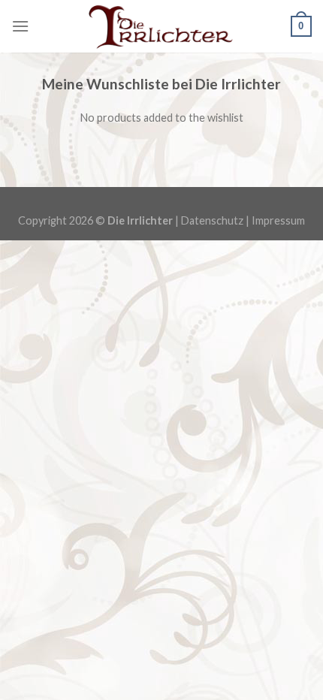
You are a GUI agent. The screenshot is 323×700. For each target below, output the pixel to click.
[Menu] (20, 26)
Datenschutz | (216, 220)
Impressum (278, 220)
